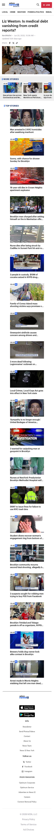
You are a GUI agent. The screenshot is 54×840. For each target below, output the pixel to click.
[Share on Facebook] (10, 43)
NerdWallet (6, 36)
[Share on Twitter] (13, 43)
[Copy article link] (17, 43)
